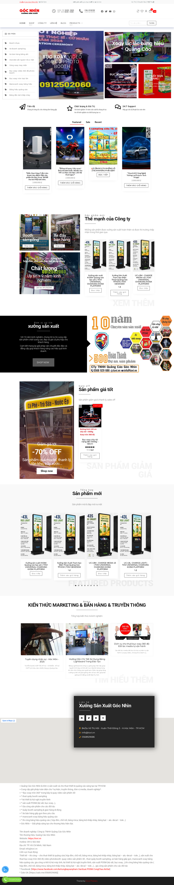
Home (22, 23)
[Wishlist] (142, 11)
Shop (31, 24)
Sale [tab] (88, 122)
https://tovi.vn (34, 838)
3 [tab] (82, 586)
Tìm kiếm (151, 23)
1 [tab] (76, 586)
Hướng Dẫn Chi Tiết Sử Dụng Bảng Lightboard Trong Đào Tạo (87, 660)
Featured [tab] (76, 122)
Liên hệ (53, 23)
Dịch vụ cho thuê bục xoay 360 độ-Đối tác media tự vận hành (132, 645)
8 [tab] (98, 586)
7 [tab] (95, 586)
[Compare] (138, 11)
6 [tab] (91, 586)
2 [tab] (79, 586)
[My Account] (146, 11)
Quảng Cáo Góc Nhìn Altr (29, 2)
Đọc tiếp (103, 175)
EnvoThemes (92, 881)
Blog (63, 23)
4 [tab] (85, 586)
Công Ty (42, 23)
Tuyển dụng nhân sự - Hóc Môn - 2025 (42, 660)
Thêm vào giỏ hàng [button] (37, 188)
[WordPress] (103, 718)
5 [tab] (88, 586)
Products (75, 24)
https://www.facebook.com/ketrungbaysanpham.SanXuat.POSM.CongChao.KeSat (71, 869)
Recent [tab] (98, 122)
